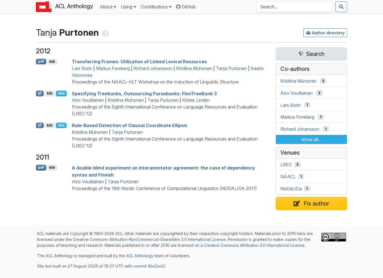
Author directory (328, 32)
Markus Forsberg (113, 68)
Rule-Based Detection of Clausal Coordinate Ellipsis (129, 125)
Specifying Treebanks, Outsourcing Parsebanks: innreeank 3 (144, 93)
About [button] (106, 7)
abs (61, 93)
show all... (311, 139)
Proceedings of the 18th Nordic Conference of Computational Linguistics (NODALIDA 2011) (164, 188)
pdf (41, 61)
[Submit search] (341, 6)
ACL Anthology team (144, 255)
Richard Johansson (152, 68)
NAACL (288, 176)
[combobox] (294, 6)
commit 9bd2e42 (149, 266)
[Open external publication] (40, 93)
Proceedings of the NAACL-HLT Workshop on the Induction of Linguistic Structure (155, 82)
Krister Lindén (196, 100)
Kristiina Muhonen (194, 68)
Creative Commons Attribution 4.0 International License (254, 245)
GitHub (189, 7)
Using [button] (126, 7)
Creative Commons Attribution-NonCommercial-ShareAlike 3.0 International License (149, 239)
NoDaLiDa (291, 188)
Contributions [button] (154, 7)
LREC (286, 164)
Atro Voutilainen (88, 100)
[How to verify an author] (105, 32)
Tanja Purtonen (231, 68)
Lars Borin (82, 68)
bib (52, 61)
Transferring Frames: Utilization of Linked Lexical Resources (139, 61)
